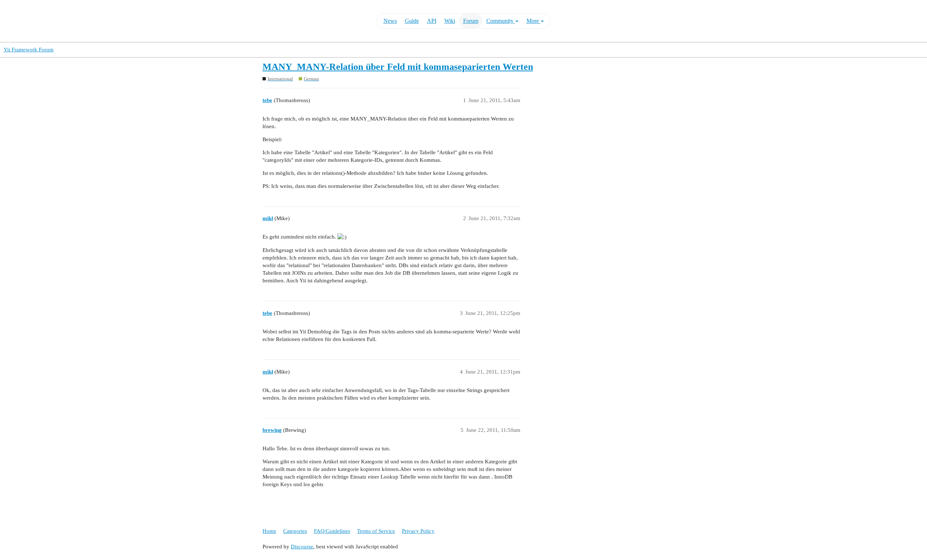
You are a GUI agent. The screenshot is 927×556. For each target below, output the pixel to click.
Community (500, 21)
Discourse (302, 546)
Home (269, 531)
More (533, 21)
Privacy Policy (418, 531)
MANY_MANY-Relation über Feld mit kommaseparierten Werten (398, 67)
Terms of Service (376, 531)
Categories (295, 531)
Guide (412, 21)
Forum (470, 21)
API (431, 21)
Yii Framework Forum (29, 49)
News (390, 21)
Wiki (449, 21)
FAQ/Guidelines (332, 531)
